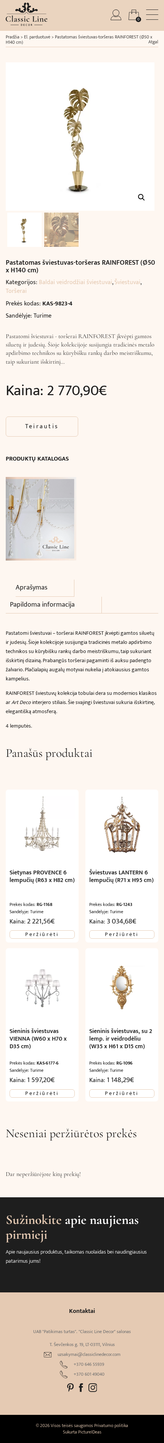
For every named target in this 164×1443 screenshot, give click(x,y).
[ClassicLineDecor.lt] (26, 24)
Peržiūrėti (42, 934)
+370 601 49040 (89, 1374)
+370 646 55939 (89, 1364)
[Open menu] (152, 15)
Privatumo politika (111, 1425)
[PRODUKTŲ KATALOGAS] (41, 515)
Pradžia (12, 37)
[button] (141, 197)
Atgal (153, 41)
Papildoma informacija (42, 604)
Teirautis (42, 426)
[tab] (45, 588)
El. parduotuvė (37, 37)
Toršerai (16, 291)
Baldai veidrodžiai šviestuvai (75, 282)
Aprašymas (31, 587)
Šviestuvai (127, 282)
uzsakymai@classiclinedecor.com (89, 1354)
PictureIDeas (89, 1432)
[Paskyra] (117, 18)
